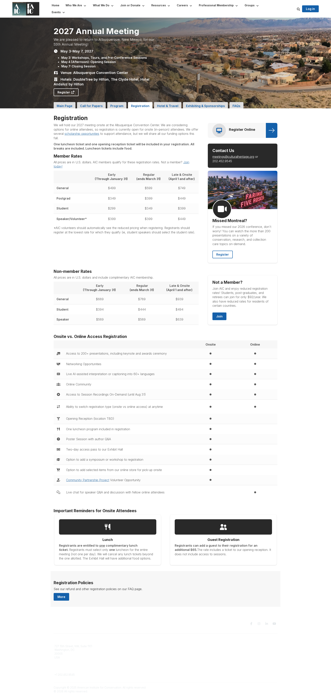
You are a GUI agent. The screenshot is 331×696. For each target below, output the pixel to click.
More (61, 597)
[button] (76, 5)
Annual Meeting (177, 653)
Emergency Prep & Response (186, 665)
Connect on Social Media (240, 657)
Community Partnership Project (87, 480)
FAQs (236, 106)
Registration (140, 106)
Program (116, 106)
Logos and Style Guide (239, 653)
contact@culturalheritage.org (72, 669)
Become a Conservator (182, 661)
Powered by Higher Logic (261, 687)
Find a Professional (180, 657)
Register (64, 92)
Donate (172, 649)
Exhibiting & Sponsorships (205, 106)
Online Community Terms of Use (244, 649)
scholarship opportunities (82, 134)
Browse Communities (124, 649)
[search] (294, 9)
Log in (310, 9)
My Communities (121, 646)
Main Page (64, 106)
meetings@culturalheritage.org (233, 157)
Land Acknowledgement (239, 646)
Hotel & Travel (167, 106)
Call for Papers (91, 106)
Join (219, 316)
